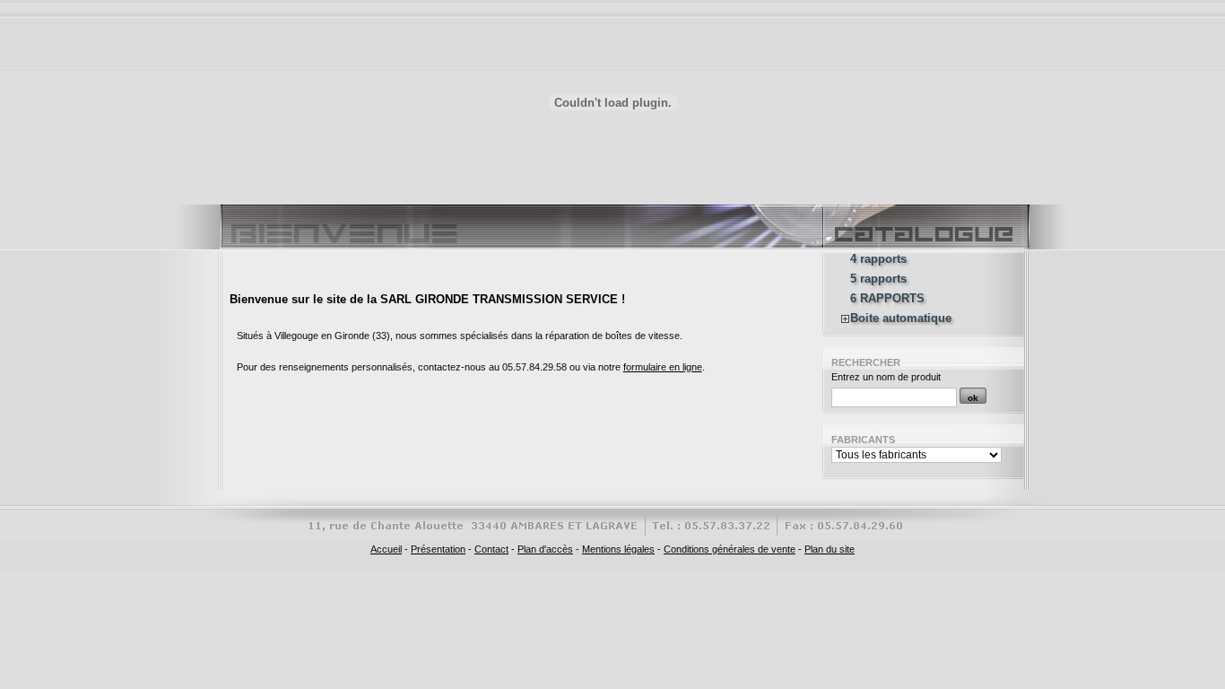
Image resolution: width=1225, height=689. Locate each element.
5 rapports (878, 279)
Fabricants (863, 439)
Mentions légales (618, 549)
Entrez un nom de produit (886, 376)
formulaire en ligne (662, 367)
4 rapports (878, 259)
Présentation (438, 549)
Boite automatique (900, 318)
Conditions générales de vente (729, 549)
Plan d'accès (545, 549)
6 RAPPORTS (887, 298)
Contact (491, 549)
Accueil (386, 549)
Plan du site (829, 549)
